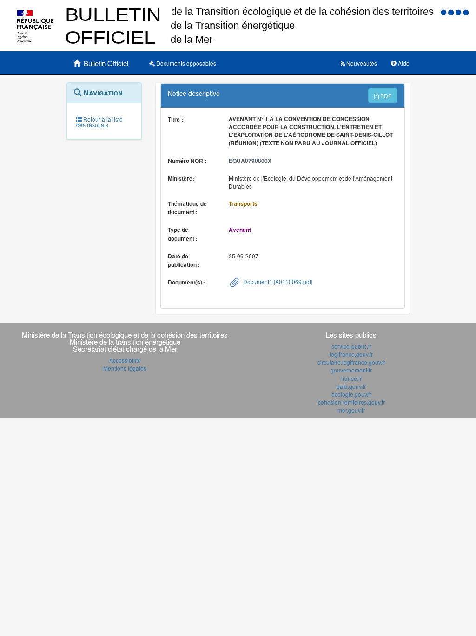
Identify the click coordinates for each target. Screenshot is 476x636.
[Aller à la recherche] (459, 12)
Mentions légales (124, 368)
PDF (385, 96)
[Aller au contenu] (452, 12)
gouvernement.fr (351, 370)
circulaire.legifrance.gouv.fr (351, 362)
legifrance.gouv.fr (351, 354)
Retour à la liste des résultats (99, 122)
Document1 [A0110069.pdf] (277, 281)
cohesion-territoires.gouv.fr (351, 402)
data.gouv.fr (351, 386)
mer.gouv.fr (351, 410)
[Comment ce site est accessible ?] (444, 12)
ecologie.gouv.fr (351, 394)
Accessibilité (125, 360)
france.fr (351, 378)
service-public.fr (351, 346)
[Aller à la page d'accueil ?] (466, 12)
